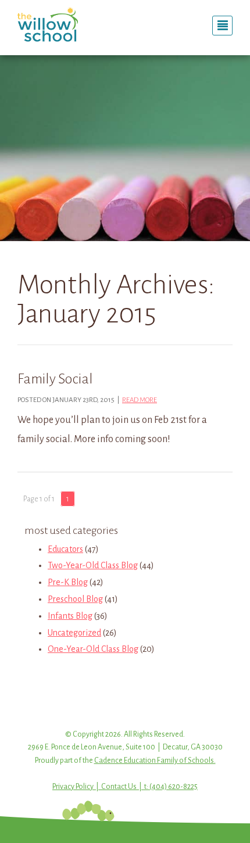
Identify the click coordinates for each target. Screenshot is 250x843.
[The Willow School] (66, 24)
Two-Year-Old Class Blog (93, 565)
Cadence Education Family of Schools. (155, 760)
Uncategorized (74, 632)
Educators (65, 549)
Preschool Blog (75, 599)
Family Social (55, 378)
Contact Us (119, 787)
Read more (139, 400)
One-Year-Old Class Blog (93, 649)
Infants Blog (70, 615)
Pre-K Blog (68, 582)
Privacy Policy (73, 787)
